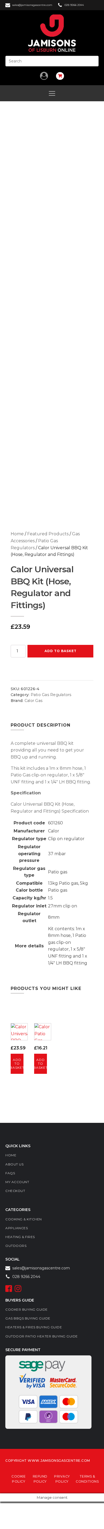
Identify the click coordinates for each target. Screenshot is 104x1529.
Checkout (15, 1191)
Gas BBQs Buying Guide (27, 1318)
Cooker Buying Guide (26, 1309)
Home (17, 533)
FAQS (10, 1173)
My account (17, 1182)
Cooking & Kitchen (23, 1219)
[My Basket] (60, 76)
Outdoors (15, 1246)
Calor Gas (33, 700)
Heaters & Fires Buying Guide (33, 1327)
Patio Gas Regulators (51, 694)
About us (14, 1164)
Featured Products (48, 533)
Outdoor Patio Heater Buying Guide (41, 1336)
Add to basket (61, 651)
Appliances (16, 1228)
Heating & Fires (20, 1237)
